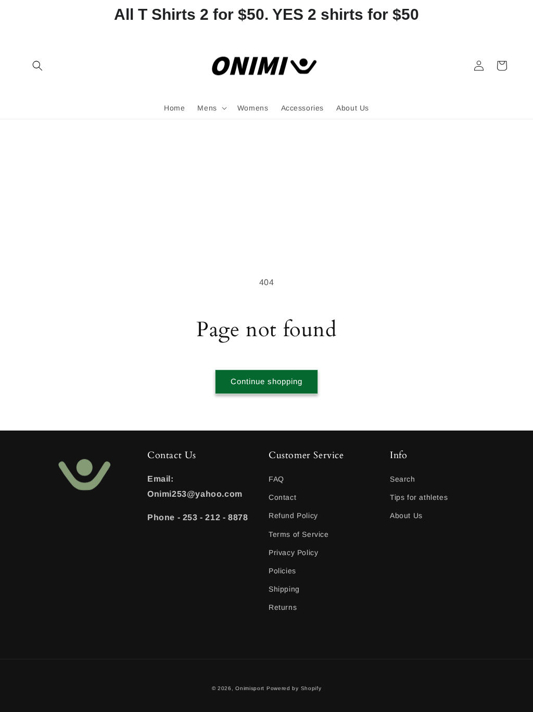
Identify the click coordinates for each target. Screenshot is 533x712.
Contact (282, 497)
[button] (37, 65)
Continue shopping (266, 381)
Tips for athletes (419, 497)
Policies (282, 571)
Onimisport (249, 688)
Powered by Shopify (294, 688)
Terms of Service (299, 534)
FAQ (276, 479)
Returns (283, 607)
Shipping (284, 589)
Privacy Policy (293, 552)
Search (402, 479)
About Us (406, 515)
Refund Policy (293, 515)
